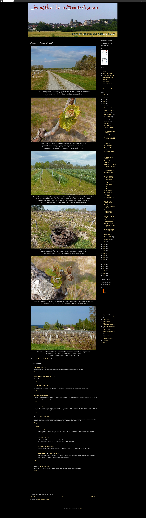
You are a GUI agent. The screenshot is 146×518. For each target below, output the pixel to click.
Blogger (80, 508)
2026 (104, 94)
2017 (104, 248)
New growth (107, 135)
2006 (104, 273)
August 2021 (107, 116)
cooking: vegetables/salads (107, 337)
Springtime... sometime (110, 164)
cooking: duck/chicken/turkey (108, 324)
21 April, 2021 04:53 (53, 453)
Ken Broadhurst (42, 453)
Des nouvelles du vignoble (108, 161)
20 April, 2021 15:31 (45, 406)
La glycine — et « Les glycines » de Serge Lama (109, 138)
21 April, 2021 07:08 (44, 466)
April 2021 (106, 125)
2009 (104, 266)
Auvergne (105, 314)
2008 (104, 268)
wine (104, 342)
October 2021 (107, 112)
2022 (104, 103)
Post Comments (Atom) (43, 499)
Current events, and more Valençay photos (109, 230)
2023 (104, 101)
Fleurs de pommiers (109, 155)
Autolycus (105, 79)
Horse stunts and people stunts (108, 173)
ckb (105, 292)
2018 (104, 246)
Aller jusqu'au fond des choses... (109, 132)
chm (35, 367)
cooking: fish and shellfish (109, 326)
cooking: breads (106, 321)
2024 (104, 99)
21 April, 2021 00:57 (45, 437)
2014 (104, 255)
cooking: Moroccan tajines (109, 316)
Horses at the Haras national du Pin (109, 198)
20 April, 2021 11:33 (41, 367)
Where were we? (108, 190)
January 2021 (107, 239)
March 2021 (107, 234)
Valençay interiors (108, 223)
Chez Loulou (106, 81)
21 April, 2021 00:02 (45, 429)
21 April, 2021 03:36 (49, 446)
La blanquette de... (108, 184)
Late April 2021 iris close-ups (108, 142)
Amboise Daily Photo (108, 77)
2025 (104, 97)
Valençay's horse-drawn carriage (108, 202)
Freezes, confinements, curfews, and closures (108, 212)
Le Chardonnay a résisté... (108, 158)
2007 (104, 271)
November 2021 (108, 110)
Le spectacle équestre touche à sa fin (109, 167)
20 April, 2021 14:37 (43, 395)
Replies (38, 426)
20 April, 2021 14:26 (43, 386)
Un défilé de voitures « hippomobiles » (109, 176)
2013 (104, 257)
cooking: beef (106, 319)
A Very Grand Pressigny (109, 75)
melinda (36, 386)
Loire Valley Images (107, 85)
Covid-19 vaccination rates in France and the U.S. (109, 206)
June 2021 (107, 121)
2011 (104, 262)
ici (109, 284)
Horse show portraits (109, 170)
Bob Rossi (37, 406)
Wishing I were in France (109, 88)
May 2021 (106, 123)
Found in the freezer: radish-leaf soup (109, 128)
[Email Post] (51, 358)
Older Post (93, 497)
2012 (104, 259)
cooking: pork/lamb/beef (108, 331)
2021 (104, 106)
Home (63, 497)
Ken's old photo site (107, 83)
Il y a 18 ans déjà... (108, 145)
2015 (104, 253)
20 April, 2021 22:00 (44, 416)
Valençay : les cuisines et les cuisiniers (109, 220)
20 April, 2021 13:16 (51, 376)
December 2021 (108, 108)
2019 (104, 244)
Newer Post (34, 497)
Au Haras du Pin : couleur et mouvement (108, 194)
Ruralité (104, 87)
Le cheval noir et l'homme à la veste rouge (109, 181)
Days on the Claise (107, 73)
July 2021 (106, 119)
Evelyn (36, 395)
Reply (35, 371)
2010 (104, 264)
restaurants (105, 340)
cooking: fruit (106, 329)
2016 (104, 250)
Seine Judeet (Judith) (39, 376)
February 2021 (108, 237)
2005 (104, 275)
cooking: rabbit (106, 335)
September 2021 (108, 114)
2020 (104, 242)
